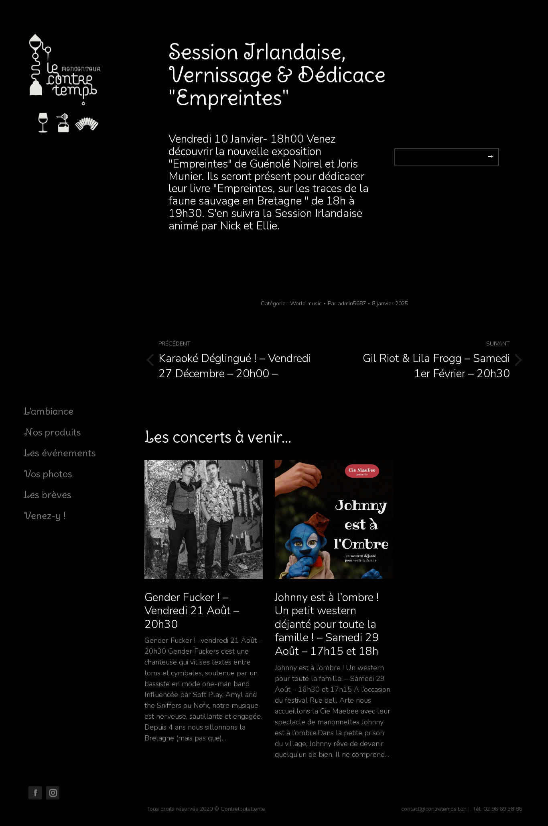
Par (347, 303)
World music (306, 303)
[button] (446, 157)
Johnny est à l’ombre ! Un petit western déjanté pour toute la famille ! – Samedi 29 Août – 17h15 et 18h (327, 624)
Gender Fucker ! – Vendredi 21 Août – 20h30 (191, 611)
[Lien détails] (204, 519)
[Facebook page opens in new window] (35, 792)
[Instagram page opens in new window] (52, 792)
